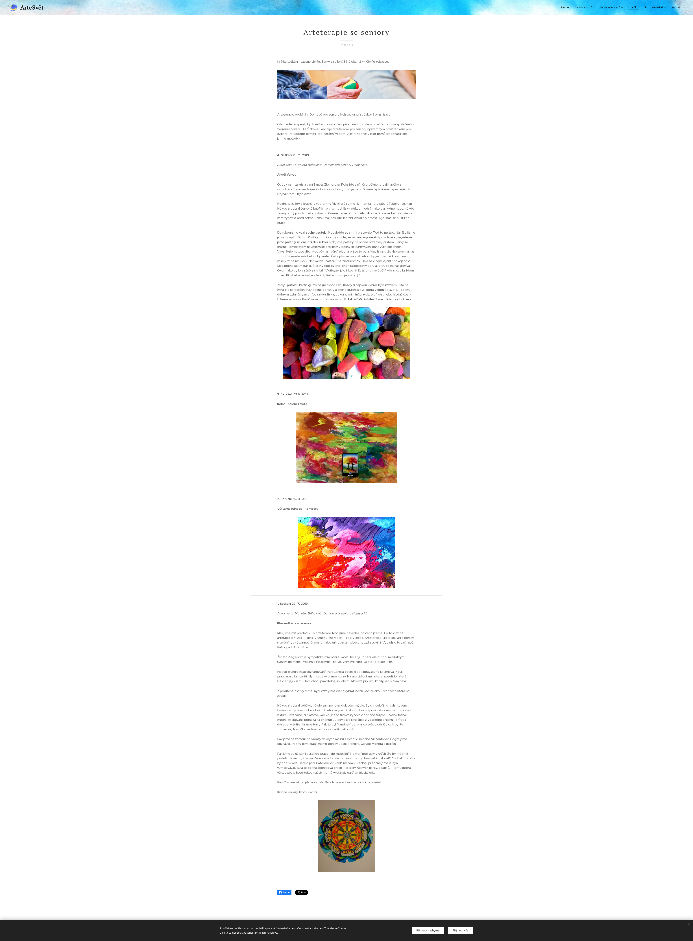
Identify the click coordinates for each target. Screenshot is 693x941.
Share (286, 892)
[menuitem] (566, 7)
